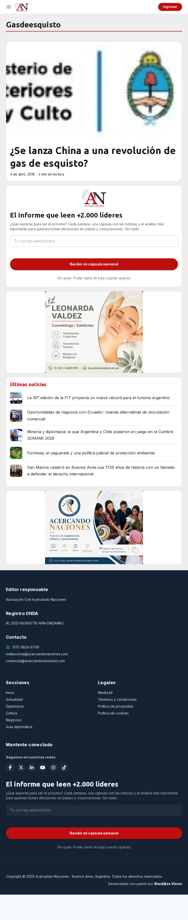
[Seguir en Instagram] (53, 767)
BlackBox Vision (168, 884)
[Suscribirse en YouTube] (42, 767)
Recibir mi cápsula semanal (94, 264)
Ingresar (170, 7)
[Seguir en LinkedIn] (31, 767)
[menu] (9, 7)
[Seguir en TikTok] (64, 767)
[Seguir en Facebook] (10, 767)
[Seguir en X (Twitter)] (21, 767)
